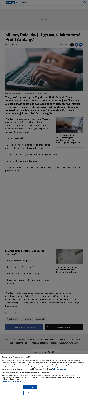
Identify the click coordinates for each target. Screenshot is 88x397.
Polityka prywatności (59, 369)
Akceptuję (30, 387)
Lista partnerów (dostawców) (11, 381)
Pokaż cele (30, 393)
